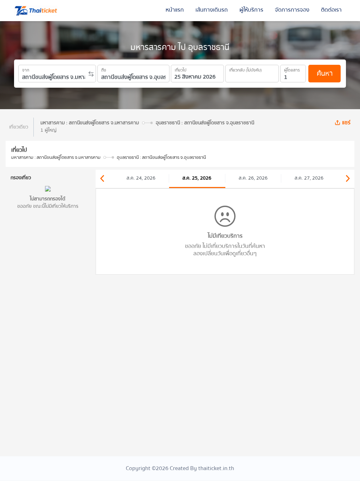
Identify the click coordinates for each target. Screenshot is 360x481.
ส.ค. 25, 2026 (196, 178)
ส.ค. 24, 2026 (141, 178)
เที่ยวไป (180, 69)
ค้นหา (325, 73)
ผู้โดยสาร (292, 69)
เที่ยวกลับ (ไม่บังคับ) (245, 69)
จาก (25, 69)
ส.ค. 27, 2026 (309, 178)
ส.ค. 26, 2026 (253, 178)
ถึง (103, 69)
